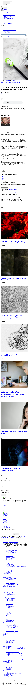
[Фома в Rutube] (5, 515)
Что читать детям (9, 581)
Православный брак (10, 608)
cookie (15, 543)
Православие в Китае (10, 632)
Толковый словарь (10, 620)
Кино (7, 618)
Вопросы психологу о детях (12, 584)
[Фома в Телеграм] (5, 512)
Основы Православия (8, 12)
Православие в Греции (11, 627)
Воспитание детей (7, 577)
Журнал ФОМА (4, 82)
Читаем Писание (9, 556)
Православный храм (7, 573)
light (1, 93)
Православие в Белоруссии (12, 626)
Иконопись (8, 614)
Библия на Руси (9, 558)
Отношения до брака (10, 607)
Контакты (5, 522)
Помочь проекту (4, 188)
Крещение (8, 662)
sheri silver (8, 80)
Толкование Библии (10, 557)
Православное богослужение (9, 30)
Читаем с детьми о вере (8, 31)
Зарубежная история (10, 601)
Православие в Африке (11, 625)
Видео (4, 636)
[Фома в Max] (4, 516)
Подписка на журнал (7, 23)
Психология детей (10, 579)
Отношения (5, 585)
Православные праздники (9, 560)
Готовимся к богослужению (9, 670)
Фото (4, 635)
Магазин (5, 520)
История (5, 597)
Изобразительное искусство (12, 617)
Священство (8, 669)
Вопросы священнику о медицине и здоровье (16, 659)
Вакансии (5, 524)
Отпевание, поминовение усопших (13, 666)
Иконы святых (9, 571)
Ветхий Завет (9, 551)
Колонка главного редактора (9, 586)
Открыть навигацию (7, 1)
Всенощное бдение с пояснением (13, 673)
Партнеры (5, 526)
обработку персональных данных (19, 190)
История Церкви (9, 599)
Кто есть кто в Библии (11, 552)
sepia (6, 93)
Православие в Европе (11, 628)
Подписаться (15, 534)
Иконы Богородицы (10, 569)
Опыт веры (8, 593)
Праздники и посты (7, 639)
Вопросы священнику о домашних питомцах (16, 650)
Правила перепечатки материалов (10, 542)
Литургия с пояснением (11, 672)
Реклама (5, 521)
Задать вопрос (4, 165)
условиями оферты (13, 189)
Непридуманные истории (9, 13)
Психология (5, 602)
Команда (5, 523)
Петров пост (8, 643)
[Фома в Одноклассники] (7, 511)
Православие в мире (7, 622)
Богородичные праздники (11, 565)
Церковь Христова (7, 674)
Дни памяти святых (10, 564)
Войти (9, 36)
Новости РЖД (6, 590)
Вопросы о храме (9, 660)
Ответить (5, 505)
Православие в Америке (11, 624)
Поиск (5, 4)
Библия (4, 549)
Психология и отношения (9, 15)
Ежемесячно (12, 182)
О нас (4, 519)
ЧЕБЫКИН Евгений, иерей (10, 166)
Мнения (5, 634)
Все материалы (6, 20)
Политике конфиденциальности (13, 684)
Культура (5, 611)
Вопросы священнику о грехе (12, 652)
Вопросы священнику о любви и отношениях (16, 657)
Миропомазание (9, 667)
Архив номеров (6, 527)
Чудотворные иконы (10, 572)
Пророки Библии (9, 554)
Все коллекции (6, 32)
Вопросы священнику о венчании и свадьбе (15, 648)
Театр (7, 619)
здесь (5, 185)
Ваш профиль (6, 3)
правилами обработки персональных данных (13, 537)
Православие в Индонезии (12, 631)
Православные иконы (8, 567)
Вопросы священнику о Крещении (13, 656)
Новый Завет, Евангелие (11, 550)
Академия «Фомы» (7, 16)
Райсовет (5, 28)
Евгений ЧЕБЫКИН (5, 128)
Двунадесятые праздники (11, 563)
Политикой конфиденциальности (15, 192)
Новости (5, 17)
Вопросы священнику (8, 18)
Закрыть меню (4, 8)
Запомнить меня (5, 492)
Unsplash (14, 80)
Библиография (9, 559)
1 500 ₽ (2, 178)
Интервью (5, 633)
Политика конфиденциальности (10, 540)
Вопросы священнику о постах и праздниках (16, 566)
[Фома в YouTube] (5, 514)
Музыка (7, 615)
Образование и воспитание (9, 587)
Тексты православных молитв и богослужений (13, 677)
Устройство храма (10, 576)
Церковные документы (8, 675)
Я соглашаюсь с (10, 189)
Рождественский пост (10, 640)
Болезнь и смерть (9, 604)
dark (3, 93)
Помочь (5, 6)
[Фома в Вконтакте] (6, 509)
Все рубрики (6, 22)
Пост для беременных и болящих (13, 645)
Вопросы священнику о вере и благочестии (15, 647)
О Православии (9, 595)
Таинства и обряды (7, 661)
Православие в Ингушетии (12, 629)
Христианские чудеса (10, 594)
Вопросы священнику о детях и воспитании (11, 83)
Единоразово (5, 182)
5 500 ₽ (2, 179)
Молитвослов (6, 19)
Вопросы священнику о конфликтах (14, 655)
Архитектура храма (10, 574)
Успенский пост (9, 642)
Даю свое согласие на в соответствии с (14, 191)
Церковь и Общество (7, 676)
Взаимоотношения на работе (12, 609)
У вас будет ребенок (10, 583)
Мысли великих (9, 621)
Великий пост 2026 (10, 641)
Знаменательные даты (10, 598)
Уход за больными (10, 605)
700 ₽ (2, 176)
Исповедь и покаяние (10, 665)
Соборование (9, 668)
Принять (23, 684)
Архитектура (9, 612)
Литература (8, 613)
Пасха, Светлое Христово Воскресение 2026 (16, 561)
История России (9, 600)
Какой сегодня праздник (8, 27)
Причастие (8, 663)
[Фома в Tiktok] (5, 513)
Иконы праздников (10, 570)
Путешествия (6, 588)
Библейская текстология (11, 553)
